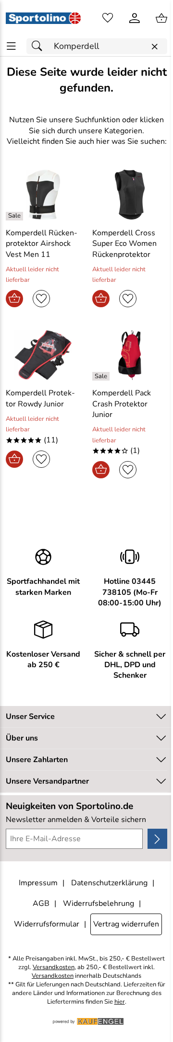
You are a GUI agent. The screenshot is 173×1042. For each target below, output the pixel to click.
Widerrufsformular (46, 924)
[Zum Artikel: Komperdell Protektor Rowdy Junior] (43, 355)
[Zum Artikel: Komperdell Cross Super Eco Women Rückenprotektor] (129, 195)
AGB (41, 903)
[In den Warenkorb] (14, 298)
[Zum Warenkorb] (161, 18)
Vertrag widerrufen (126, 924)
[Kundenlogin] (134, 18)
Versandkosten (53, 967)
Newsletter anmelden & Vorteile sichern (76, 819)
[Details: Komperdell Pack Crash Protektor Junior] (102, 376)
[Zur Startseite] (43, 18)
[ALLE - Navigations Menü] (11, 46)
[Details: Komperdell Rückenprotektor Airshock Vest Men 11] (15, 216)
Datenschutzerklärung (109, 883)
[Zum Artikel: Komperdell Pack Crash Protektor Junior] (129, 355)
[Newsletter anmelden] (157, 839)
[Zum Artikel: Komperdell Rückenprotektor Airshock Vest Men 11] (43, 195)
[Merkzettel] (107, 18)
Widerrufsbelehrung (98, 903)
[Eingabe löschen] (154, 47)
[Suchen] (39, 46)
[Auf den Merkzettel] (41, 298)
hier (119, 1002)
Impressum (38, 883)
